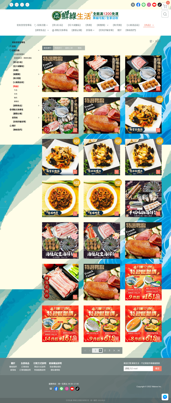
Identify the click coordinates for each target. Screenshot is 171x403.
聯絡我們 (13, 367)
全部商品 (25, 363)
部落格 (13, 370)
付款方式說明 (39, 363)
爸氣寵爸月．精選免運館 (23, 58)
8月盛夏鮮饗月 (19, 54)
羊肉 (15, 94)
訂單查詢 (25, 367)
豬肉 (15, 98)
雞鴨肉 (16, 101)
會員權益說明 (55, 363)
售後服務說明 (39, 370)
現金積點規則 (55, 367)
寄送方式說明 (39, 367)
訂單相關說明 (25, 370)
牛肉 (15, 90)
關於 (13, 363)
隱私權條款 (55, 370)
